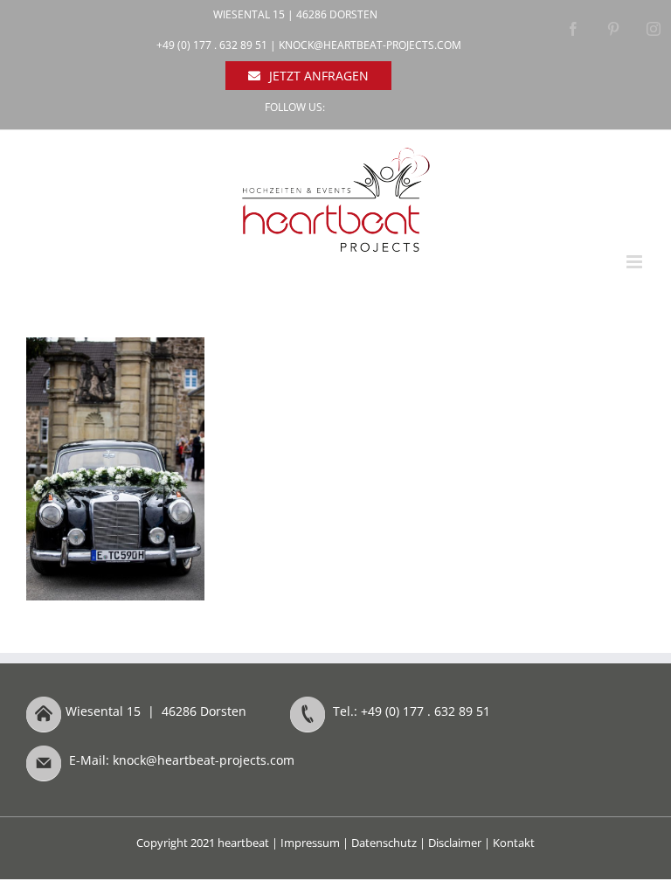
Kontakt (514, 842)
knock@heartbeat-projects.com (370, 45)
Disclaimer (454, 842)
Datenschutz (384, 842)
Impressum (310, 842)
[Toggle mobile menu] (635, 262)
